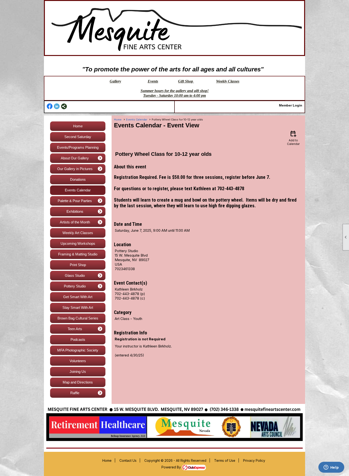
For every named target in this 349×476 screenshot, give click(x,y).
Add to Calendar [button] (293, 138)
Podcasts (78, 339)
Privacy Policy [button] (254, 460)
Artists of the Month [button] (75, 222)
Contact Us (128, 460)
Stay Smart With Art (77, 307)
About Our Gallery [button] (75, 158)
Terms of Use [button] (224, 460)
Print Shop (78, 265)
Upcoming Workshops (78, 243)
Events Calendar (78, 190)
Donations (78, 179)
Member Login (290, 105)
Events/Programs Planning (78, 147)
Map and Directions (78, 382)
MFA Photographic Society (77, 350)
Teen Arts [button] (75, 329)
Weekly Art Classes (77, 233)
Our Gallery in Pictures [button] (75, 169)
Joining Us (78, 372)
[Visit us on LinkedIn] (57, 106)
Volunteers (78, 361)
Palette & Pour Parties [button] (75, 201)
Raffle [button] (74, 393)
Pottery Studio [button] (75, 286)
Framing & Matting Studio (77, 254)
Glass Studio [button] (75, 275)
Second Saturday (77, 137)
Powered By (171, 467)
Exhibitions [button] (74, 211)
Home (78, 126)
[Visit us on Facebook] (50, 106)
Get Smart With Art (77, 297)
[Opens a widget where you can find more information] (331, 468)
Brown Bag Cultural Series (77, 318)
